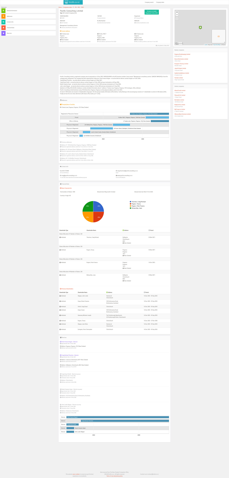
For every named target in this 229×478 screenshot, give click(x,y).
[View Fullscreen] (177, 18)
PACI (82, 7)
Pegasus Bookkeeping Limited (182, 54)
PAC (79, 7)
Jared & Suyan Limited (180, 68)
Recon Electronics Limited (181, 59)
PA (76, 7)
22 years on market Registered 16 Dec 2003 (152, 12)
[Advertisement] (28, 50)
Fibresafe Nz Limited (180, 95)
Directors (9, 33)
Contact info (10, 22)
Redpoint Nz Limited (180, 104)
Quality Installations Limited (182, 73)
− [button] (177, 15)
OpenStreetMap (216, 44)
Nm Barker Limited (179, 100)
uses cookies (76, 474)
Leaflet (205, 44)
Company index (160, 2)
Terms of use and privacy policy (115, 476)
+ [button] (177, 12)
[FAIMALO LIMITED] (200, 27)
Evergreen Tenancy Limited (181, 64)
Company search (149, 2)
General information (12, 10)
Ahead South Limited (180, 90)
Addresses (9, 16)
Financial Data (10, 27)
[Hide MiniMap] (224, 42)
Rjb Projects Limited (180, 109)
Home (60, 7)
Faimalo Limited (179, 78)
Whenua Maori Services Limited (183, 114)
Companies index (67, 7)
